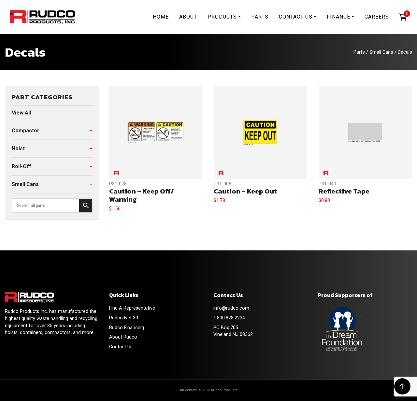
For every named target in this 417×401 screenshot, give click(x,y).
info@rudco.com (231, 308)
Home (161, 17)
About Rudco (123, 337)
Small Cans (381, 52)
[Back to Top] (402, 386)
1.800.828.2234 (229, 318)
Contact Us (295, 17)
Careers (377, 17)
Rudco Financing (126, 327)
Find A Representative (132, 308)
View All (21, 113)
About (188, 17)
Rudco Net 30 (123, 318)
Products (222, 17)
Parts (259, 17)
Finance (338, 17)
